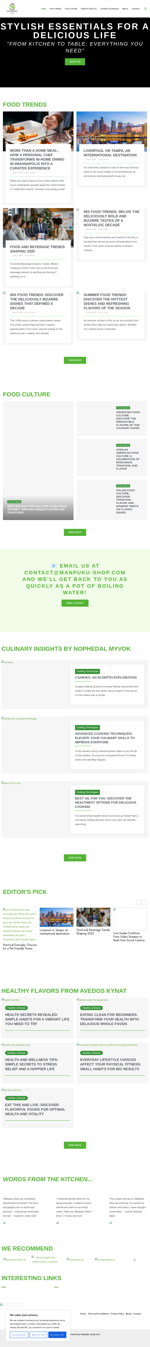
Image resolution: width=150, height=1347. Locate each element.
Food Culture (71, 9)
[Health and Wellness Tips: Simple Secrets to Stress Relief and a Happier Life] (15, 1044)
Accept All (57, 1335)
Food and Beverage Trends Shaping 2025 (93, 931)
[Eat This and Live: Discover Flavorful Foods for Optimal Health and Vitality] (11, 1089)
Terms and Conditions (98, 1313)
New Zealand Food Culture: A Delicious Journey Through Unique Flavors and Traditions (37, 509)
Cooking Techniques (109, 9)
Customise (19, 1335)
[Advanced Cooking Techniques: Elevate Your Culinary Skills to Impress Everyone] (19, 718)
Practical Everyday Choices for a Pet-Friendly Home (20, 946)
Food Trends (55, 9)
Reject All (38, 1335)
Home (43, 9)
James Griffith (17, 172)
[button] (145, 9)
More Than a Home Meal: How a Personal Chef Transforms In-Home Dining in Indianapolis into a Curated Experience (37, 159)
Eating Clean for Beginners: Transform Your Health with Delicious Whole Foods (109, 1019)
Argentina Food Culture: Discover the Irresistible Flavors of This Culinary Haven (128, 420)
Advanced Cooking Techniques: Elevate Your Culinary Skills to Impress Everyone (105, 738)
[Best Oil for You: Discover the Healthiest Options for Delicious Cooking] (10, 783)
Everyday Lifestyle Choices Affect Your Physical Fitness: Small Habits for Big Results (110, 1064)
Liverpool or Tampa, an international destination (54, 932)
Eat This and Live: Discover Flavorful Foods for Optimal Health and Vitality (35, 1109)
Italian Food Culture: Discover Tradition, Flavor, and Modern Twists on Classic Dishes (127, 501)
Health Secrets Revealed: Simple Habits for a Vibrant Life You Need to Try (37, 1019)
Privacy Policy (117, 1313)
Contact (136, 9)
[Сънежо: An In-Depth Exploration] (7, 662)
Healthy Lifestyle (89, 9)
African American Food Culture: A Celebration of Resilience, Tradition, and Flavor (127, 459)
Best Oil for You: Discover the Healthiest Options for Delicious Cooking (105, 803)
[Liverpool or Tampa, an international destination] (111, 131)
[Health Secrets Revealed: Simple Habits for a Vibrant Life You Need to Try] (10, 999)
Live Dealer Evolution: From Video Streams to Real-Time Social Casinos (129, 937)
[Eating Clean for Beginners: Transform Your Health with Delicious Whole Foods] (92, 999)
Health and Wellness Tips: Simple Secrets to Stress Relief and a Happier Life (31, 1064)
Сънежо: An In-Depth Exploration (106, 677)
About (125, 9)
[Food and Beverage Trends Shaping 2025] (38, 227)
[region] (38, 1325)
